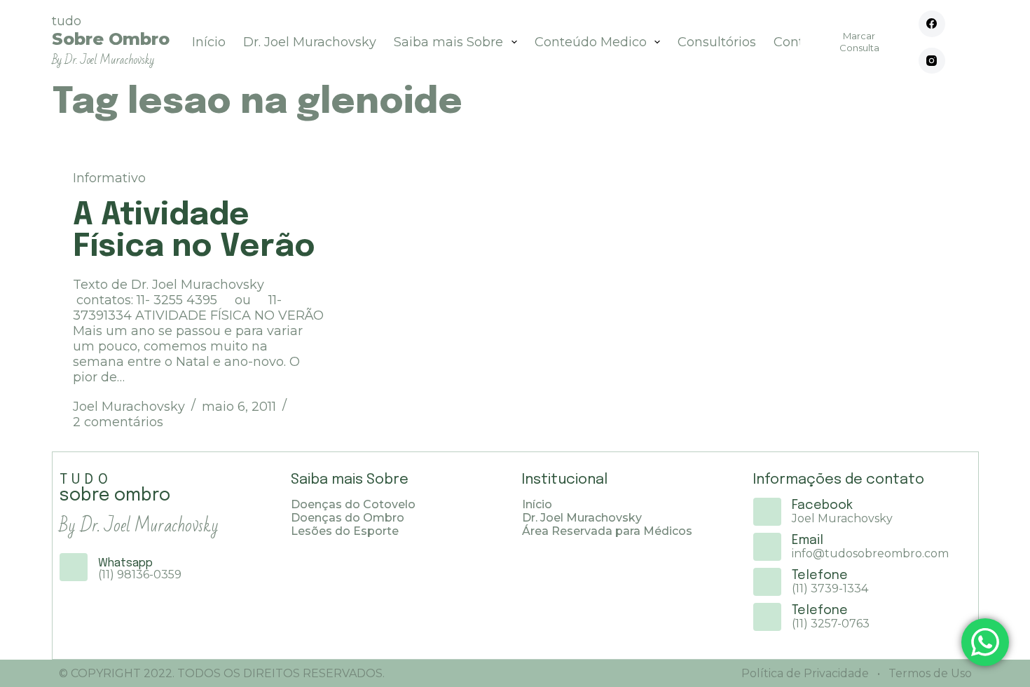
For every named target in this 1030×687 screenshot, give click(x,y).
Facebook (822, 505)
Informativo (109, 178)
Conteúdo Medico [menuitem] (591, 42)
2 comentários (118, 422)
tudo (111, 40)
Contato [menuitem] (799, 42)
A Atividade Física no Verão (194, 231)
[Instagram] (932, 61)
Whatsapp (125, 563)
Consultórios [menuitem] (717, 42)
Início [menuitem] (209, 42)
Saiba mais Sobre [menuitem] (448, 42)
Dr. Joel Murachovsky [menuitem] (309, 42)
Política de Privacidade (805, 673)
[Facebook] (932, 24)
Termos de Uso (929, 673)
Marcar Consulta (859, 41)
